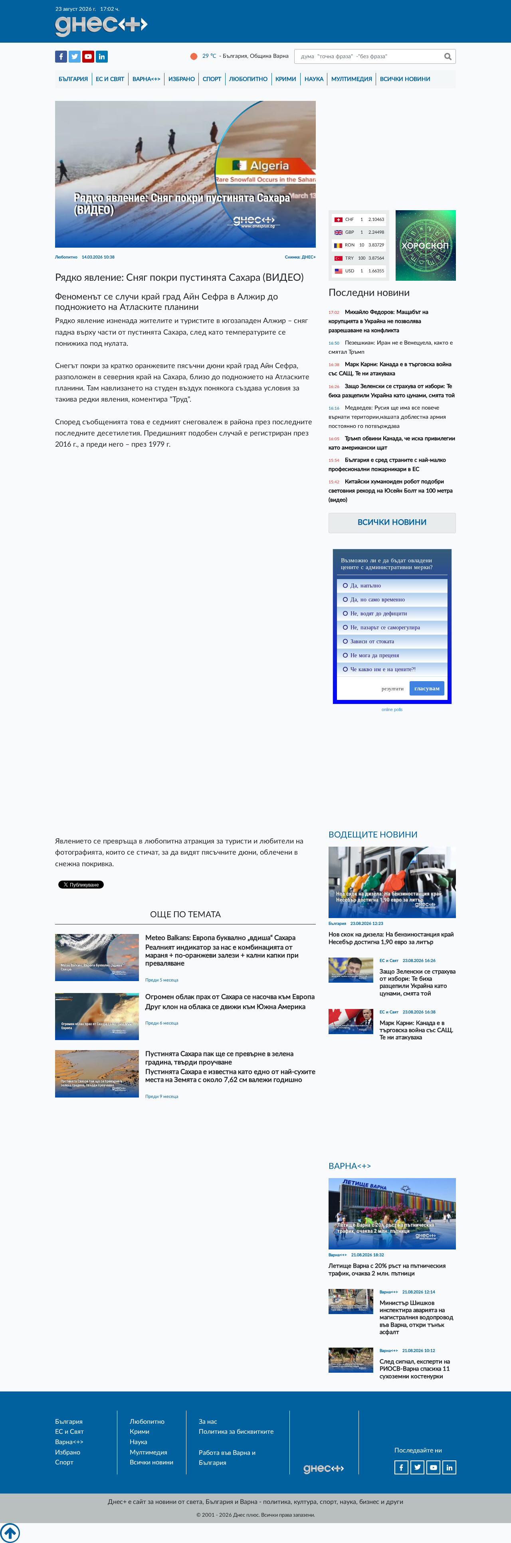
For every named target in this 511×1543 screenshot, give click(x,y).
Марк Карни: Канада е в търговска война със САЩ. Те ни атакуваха (417, 1030)
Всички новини (405, 79)
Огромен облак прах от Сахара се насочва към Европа (230, 996)
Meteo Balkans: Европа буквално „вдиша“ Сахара (220, 937)
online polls (392, 709)
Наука (314, 79)
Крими (285, 79)
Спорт (212, 79)
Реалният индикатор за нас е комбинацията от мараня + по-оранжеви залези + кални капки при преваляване (222, 955)
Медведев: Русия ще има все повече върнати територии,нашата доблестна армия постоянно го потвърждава (387, 417)
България (73, 79)
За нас (208, 1422)
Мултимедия (351, 79)
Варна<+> (146, 79)
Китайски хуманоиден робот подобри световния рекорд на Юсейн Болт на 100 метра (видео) (391, 491)
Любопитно (248, 79)
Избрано (181, 79)
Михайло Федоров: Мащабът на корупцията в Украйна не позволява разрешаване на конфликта (378, 321)
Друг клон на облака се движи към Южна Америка (225, 1006)
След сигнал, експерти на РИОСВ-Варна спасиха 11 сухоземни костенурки (415, 1369)
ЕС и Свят (110, 79)
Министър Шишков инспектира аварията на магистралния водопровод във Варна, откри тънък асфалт (416, 1317)
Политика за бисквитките (236, 1432)
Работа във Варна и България (227, 1458)
